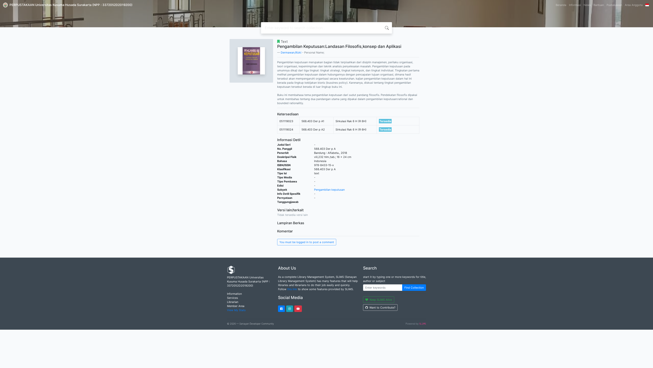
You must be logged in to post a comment (306, 242)
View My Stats (236, 310)
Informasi (575, 5)
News (587, 5)
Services (232, 298)
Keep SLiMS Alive (381, 299)
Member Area (235, 306)
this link (292, 289)
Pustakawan (614, 5)
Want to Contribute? (382, 307)
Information (234, 293)
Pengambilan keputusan (329, 189)
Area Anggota (634, 5)
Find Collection (414, 287)
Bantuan (598, 5)
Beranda (561, 5)
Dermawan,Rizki (291, 52)
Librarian (232, 302)
